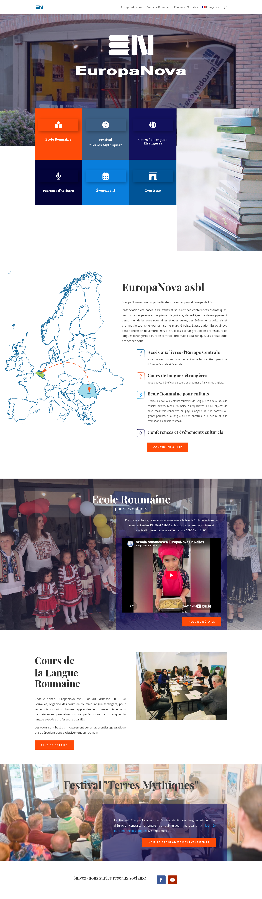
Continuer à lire (167, 447)
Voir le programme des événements (179, 842)
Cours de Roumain (158, 7)
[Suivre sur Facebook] (161, 879)
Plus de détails (202, 621)
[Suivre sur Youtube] (172, 879)
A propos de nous (131, 7)
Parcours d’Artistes (186, 7)
